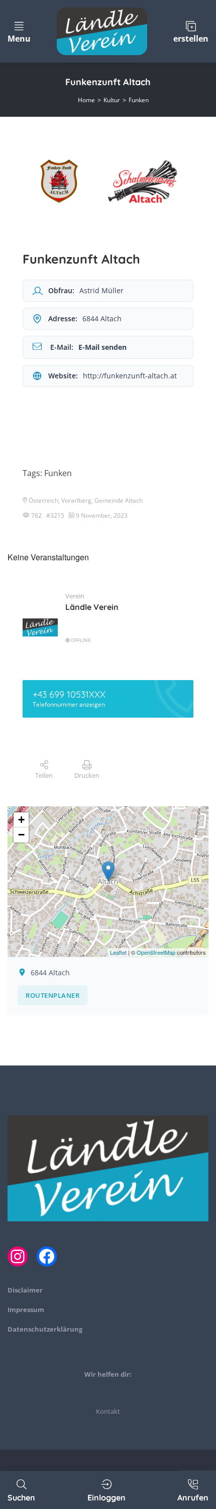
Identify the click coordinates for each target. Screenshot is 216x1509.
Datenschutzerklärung (45, 1329)
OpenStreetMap (156, 952)
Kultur (111, 100)
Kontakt (108, 1411)
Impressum (26, 1309)
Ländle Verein (92, 607)
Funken (139, 100)
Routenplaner (52, 995)
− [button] (21, 834)
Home (86, 100)
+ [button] (21, 819)
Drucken (86, 775)
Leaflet (118, 952)
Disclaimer (25, 1290)
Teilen (44, 775)
